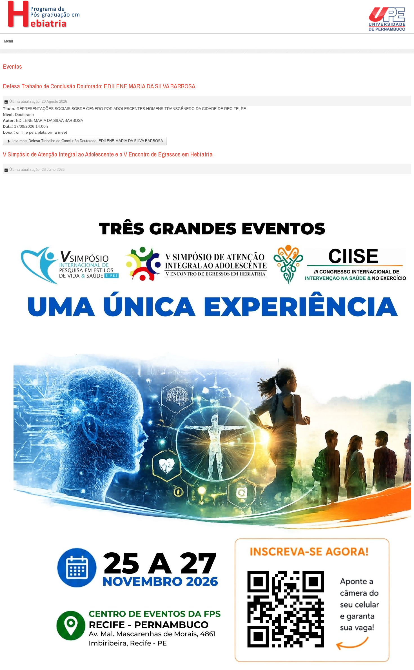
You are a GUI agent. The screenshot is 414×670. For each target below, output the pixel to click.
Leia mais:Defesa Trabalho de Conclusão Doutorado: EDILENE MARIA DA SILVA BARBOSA (86, 141)
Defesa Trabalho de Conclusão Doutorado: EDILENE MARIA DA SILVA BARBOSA (99, 86)
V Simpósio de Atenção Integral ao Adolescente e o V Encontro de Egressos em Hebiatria (108, 154)
